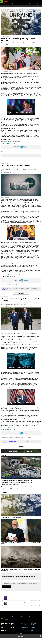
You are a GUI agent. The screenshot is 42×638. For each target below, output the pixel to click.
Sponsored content (24, 627)
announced (18, 344)
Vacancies (32, 630)
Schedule (22, 626)
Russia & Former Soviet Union (5, 624)
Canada (3, 284)
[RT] (13, 614)
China (2, 437)
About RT (32, 624)
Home (3, 36)
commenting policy (12, 154)
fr (27, 611)
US (16, 284)
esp (9, 611)
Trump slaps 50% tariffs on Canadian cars (14, 263)
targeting (27, 211)
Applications (23, 623)
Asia (2, 151)
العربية (3, 611)
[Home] (1, 1)
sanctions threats (12, 425)
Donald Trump (8, 284)
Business (3, 626)
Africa (2, 627)
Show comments (21, 160)
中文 (39, 611)
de (21, 611)
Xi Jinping (29, 437)
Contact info (33, 627)
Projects (12, 627)
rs (33, 611)
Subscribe (7, 586)
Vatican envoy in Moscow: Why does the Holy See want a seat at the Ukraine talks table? (20, 542)
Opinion (12, 623)
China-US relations (8, 437)
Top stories (3, 455)
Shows (12, 626)
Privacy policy (33, 623)
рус (15, 611)
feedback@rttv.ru (5, 156)
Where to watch (23, 624)
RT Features (4, 492)
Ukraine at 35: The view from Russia (9, 517)
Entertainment (13, 624)
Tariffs (13, 284)
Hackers (22, 437)
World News (6, 36)
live (5, 1)
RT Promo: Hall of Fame (35, 626)
